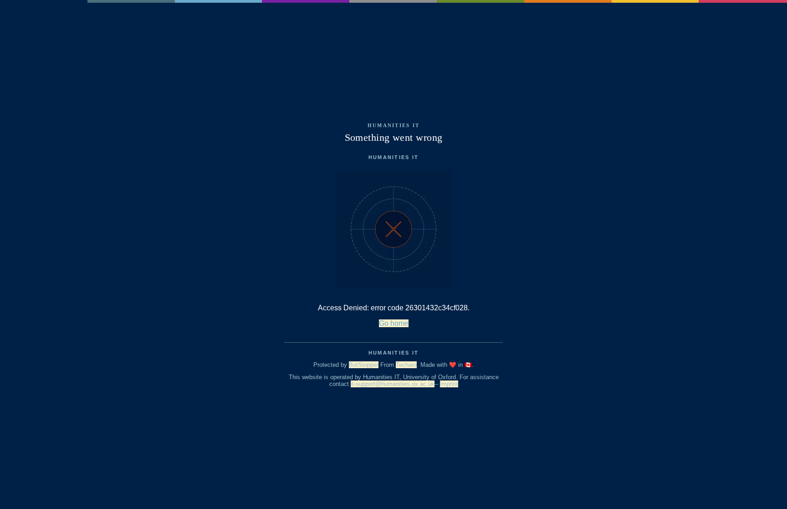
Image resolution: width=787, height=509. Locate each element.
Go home (394, 323)
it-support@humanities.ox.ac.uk (392, 383)
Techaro (406, 364)
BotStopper (363, 364)
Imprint (449, 383)
